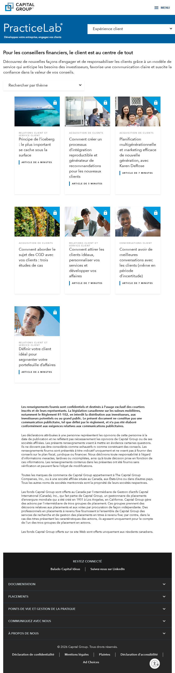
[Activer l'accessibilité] (155, 664)
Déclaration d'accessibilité (139, 654)
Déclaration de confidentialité (33, 654)
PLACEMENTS (87, 597)
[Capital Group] (26, 7)
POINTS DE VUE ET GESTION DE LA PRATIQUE (87, 609)
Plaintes (104, 654)
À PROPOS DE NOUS (87, 634)
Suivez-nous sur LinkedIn (107, 569)
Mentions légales (77, 654)
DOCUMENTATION (87, 584)
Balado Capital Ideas (65, 569)
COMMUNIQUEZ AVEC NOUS (87, 621)
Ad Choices (90, 662)
